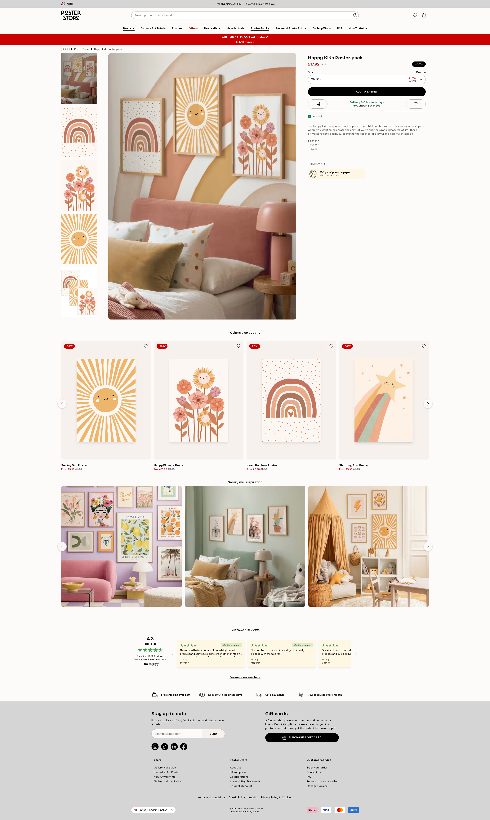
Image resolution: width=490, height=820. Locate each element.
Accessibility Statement (245, 781)
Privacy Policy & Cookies (276, 797)
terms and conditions (211, 797)
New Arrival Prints (165, 776)
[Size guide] (318, 104)
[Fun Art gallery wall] (121, 546)
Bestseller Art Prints (166, 772)
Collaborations (239, 776)
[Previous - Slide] (62, 403)
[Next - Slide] (428, 403)
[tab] (415, 15)
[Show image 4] (79, 239)
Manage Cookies (317, 786)
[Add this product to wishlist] (416, 104)
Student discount (241, 786)
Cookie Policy (237, 797)
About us (235, 767)
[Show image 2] (79, 132)
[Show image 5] (79, 292)
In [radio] (425, 72)
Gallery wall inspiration (168, 781)
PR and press (238, 772)
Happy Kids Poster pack (108, 49)
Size (310, 72)
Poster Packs (82, 49)
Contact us (314, 772)
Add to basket (367, 91)
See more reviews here (245, 677)
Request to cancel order (322, 781)
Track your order (317, 767)
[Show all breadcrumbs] (65, 49)
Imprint (253, 797)
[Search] (355, 15)
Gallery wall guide (165, 767)
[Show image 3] (79, 185)
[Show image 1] (79, 78)
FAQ (309, 776)
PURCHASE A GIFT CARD (305, 737)
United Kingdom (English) (153, 810)
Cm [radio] (418, 72)
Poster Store (253, 808)
